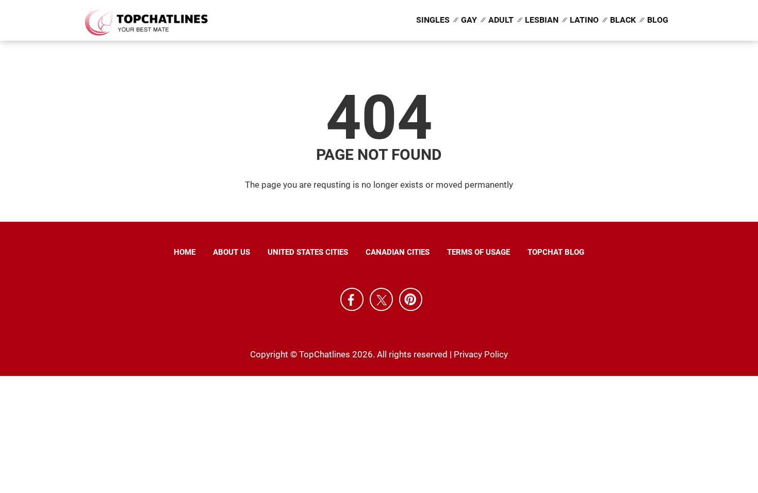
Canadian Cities (398, 252)
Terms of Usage (478, 252)
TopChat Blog (556, 252)
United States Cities (308, 252)
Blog (657, 20)
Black (623, 20)
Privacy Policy (481, 354)
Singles (433, 20)
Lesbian (541, 20)
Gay (469, 20)
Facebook (352, 299)
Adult (501, 20)
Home (184, 252)
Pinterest (410, 299)
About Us (231, 252)
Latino (584, 20)
